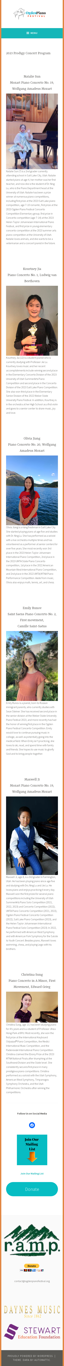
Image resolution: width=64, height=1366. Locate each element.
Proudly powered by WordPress (30, 1356)
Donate (32, 1189)
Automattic (42, 1360)
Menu (34, 33)
